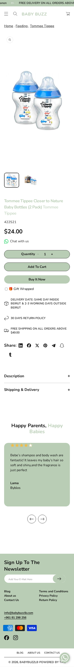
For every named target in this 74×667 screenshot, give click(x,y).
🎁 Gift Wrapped (21, 289)
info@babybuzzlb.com (18, 613)
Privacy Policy (48, 596)
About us (10, 596)
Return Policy (48, 600)
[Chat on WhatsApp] (65, 658)
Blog (7, 591)
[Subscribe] (59, 579)
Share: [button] (10, 345)
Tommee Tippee (42, 26)
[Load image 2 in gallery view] (30, 180)
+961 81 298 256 (15, 618)
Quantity (28, 254)
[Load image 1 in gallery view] (11, 180)
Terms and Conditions (53, 591)
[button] (6, 13)
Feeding (22, 26)
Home (8, 26)
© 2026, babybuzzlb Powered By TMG (37, 662)
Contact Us (11, 600)
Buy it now (37, 279)
